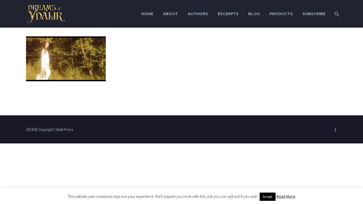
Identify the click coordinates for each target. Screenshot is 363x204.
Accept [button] (267, 196)
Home (147, 13)
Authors (198, 13)
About (170, 13)
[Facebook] (335, 130)
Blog (254, 13)
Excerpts (228, 13)
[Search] (336, 14)
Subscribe (314, 13)
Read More (285, 196)
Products (281, 13)
